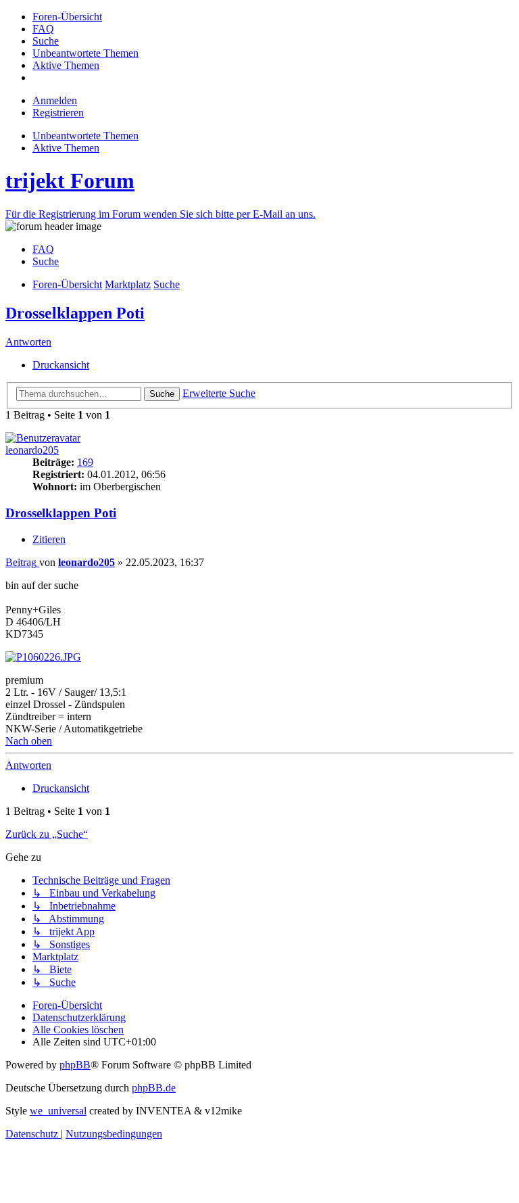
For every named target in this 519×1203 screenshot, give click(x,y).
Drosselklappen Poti (75, 313)
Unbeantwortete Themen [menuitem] (85, 135)
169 (85, 462)
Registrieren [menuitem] (58, 112)
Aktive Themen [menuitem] (65, 148)
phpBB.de (154, 1087)
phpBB (75, 1064)
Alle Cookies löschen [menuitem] (78, 1029)
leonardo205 (32, 450)
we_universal (58, 1110)
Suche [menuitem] (45, 261)
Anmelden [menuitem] (54, 100)
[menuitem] (67, 16)
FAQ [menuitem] (43, 249)
